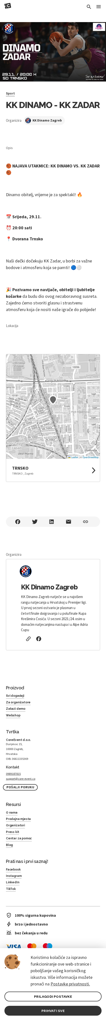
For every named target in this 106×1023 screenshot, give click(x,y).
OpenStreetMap (91, 457)
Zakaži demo (15, 708)
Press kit (12, 832)
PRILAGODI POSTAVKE (53, 996)
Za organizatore (18, 702)
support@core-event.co (20, 778)
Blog (9, 845)
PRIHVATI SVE (52, 1011)
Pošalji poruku (20, 787)
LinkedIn (12, 882)
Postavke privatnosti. (70, 984)
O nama (12, 812)
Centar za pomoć (19, 838)
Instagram (13, 876)
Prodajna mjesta (18, 819)
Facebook (13, 869)
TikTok (11, 889)
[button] (53, 400)
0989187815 (13, 774)
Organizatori (15, 825)
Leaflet (74, 457)
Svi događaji (15, 695)
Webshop (13, 715)
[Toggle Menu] (99, 7)
